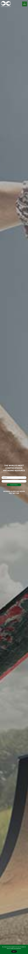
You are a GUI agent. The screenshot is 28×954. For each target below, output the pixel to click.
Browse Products (14, 484)
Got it (14, 951)
